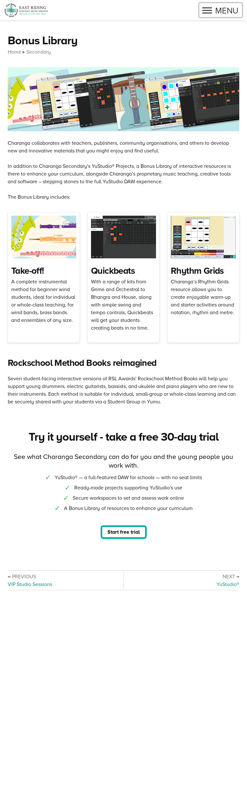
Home (14, 51)
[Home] (26, 10)
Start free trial (123, 532)
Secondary (38, 51)
